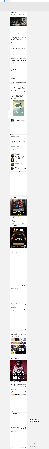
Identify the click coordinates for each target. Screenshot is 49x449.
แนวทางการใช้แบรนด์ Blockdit (32, 447)
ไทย (33, 448)
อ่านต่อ (16, 221)
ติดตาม (15, 12)
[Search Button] (6, 0)
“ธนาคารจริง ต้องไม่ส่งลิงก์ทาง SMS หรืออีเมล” (17, 381)
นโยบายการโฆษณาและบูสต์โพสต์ (33, 446)
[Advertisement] (24, 6)
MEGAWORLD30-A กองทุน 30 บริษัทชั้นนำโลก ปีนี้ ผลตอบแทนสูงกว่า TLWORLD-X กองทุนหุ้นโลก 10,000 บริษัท (18, 249)
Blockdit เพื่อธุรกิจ (31, 448)
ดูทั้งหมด (19, 171)
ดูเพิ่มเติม (15, 142)
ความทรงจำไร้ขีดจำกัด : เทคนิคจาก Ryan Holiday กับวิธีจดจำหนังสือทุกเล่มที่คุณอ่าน (18, 217)
